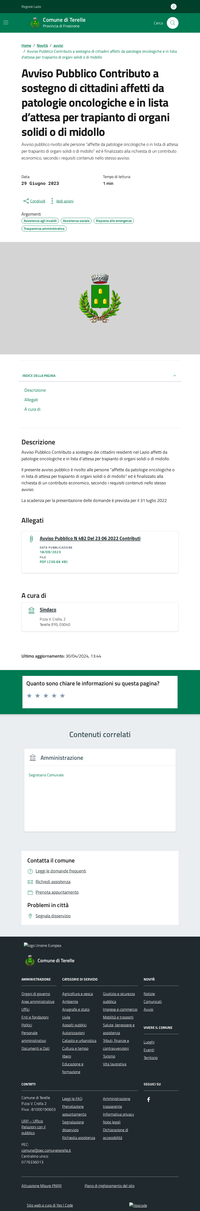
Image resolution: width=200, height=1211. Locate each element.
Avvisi (148, 1009)
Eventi (149, 1050)
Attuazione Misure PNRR (41, 1186)
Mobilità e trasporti (118, 1017)
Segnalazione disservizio (73, 1126)
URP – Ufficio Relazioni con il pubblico (33, 1127)
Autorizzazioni (73, 1033)
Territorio (151, 1058)
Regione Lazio (31, 6)
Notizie (149, 994)
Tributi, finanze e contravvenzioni (116, 1044)
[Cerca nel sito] (173, 23)
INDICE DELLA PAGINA (38, 375)
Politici (26, 1025)
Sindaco (48, 609)
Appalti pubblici (74, 1025)
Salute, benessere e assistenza (119, 1029)
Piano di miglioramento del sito (109, 1186)
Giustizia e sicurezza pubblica (119, 997)
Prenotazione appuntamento (74, 1110)
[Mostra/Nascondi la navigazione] (6, 22)
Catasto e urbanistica (79, 1040)
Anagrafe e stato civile (76, 1013)
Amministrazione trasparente (116, 1102)
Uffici (25, 1009)
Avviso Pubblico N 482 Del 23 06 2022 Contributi (90, 538)
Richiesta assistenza (78, 1138)
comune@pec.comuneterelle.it (46, 1150)
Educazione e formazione (72, 1068)
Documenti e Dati (35, 1048)
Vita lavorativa (114, 1064)
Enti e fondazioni (35, 1017)
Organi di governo (35, 994)
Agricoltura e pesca (77, 994)
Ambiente (70, 1001)
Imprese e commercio (120, 1009)
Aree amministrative (37, 1001)
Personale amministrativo (33, 1036)
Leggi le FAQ (72, 1098)
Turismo (109, 1056)
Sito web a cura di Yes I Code (50, 1205)
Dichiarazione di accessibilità (115, 1134)
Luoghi (149, 1042)
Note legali (111, 1122)
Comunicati (153, 1001)
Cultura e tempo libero (75, 1052)
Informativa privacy (118, 1114)
